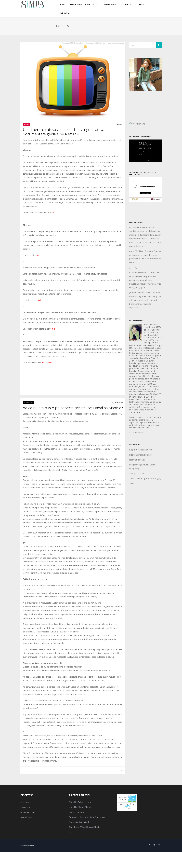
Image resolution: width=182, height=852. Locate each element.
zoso (131, 483)
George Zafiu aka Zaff (139, 473)
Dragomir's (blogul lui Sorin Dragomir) (87, 817)
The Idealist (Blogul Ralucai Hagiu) (145, 478)
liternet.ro (25, 807)
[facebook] (149, 845)
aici (53, 212)
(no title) (133, 267)
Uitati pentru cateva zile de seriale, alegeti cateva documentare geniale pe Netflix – (63, 132)
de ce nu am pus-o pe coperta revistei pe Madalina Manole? (73, 407)
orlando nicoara (27, 812)
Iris (43, 362)
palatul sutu (26, 817)
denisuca (24, 802)
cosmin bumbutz (137, 459)
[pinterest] (159, 845)
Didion (49, 362)
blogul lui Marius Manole (140, 454)
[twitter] (154, 845)
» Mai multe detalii (137, 432)
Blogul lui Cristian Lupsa (140, 449)
